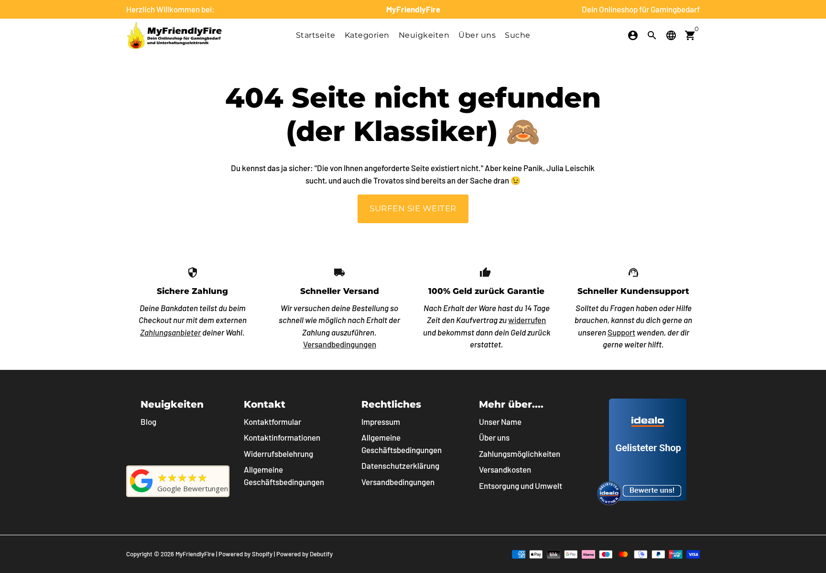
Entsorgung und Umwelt (520, 485)
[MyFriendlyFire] (141, 492)
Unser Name (500, 421)
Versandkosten (505, 469)
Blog (148, 421)
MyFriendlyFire (195, 554)
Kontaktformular (272, 421)
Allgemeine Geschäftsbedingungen (284, 476)
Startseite (316, 35)
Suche (518, 35)
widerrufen (527, 319)
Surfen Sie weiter (413, 208)
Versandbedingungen (339, 344)
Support (621, 332)
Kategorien (367, 35)
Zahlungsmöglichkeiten (519, 453)
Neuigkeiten (424, 35)
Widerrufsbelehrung (278, 453)
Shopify (262, 554)
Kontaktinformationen (282, 437)
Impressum (380, 421)
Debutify (321, 554)
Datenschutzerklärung (400, 465)
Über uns (477, 35)
